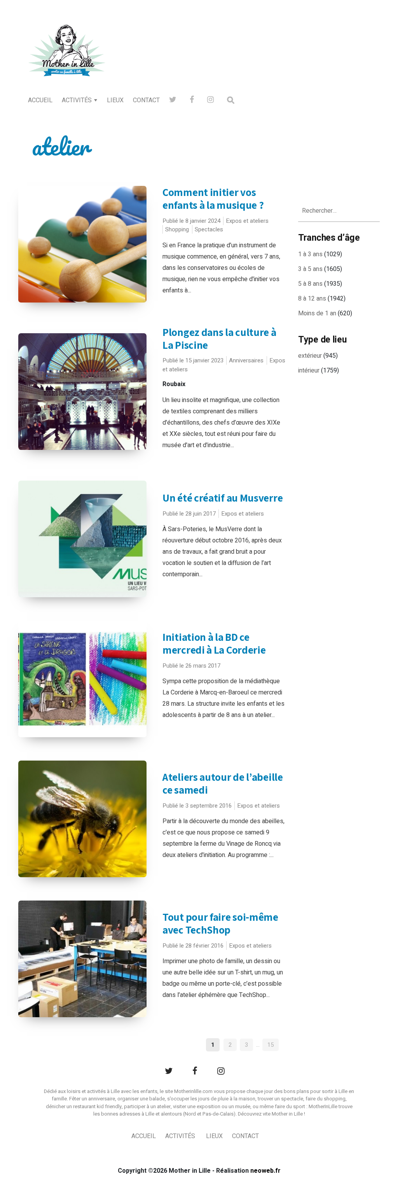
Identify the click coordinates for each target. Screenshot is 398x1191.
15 (270, 1045)
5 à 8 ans (310, 284)
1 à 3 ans (310, 254)
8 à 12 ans (312, 298)
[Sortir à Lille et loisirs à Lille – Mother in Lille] (67, 60)
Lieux (115, 100)
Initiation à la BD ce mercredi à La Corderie (213, 643)
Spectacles (209, 229)
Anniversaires (246, 360)
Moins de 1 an (317, 313)
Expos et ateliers (247, 221)
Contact (146, 100)
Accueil (40, 100)
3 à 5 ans (310, 269)
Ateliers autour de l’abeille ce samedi (222, 783)
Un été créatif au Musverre (222, 498)
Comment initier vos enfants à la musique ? (213, 198)
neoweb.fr (265, 1170)
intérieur (308, 370)
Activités (77, 100)
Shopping (177, 229)
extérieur (310, 355)
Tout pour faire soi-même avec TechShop (220, 923)
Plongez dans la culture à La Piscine (219, 338)
